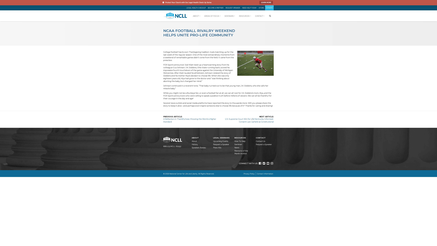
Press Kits (217, 148)
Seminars (238, 144)
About (194, 141)
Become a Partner (215, 8)
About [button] (196, 16)
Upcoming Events (220, 141)
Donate (269, 8)
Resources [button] (244, 16)
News (236, 148)
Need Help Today (249, 8)
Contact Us (260, 141)
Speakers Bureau (199, 148)
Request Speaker (233, 8)
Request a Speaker (221, 144)
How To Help (239, 141)
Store (261, 8)
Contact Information (265, 174)
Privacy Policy (249, 174)
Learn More (266, 2)
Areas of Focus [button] (211, 16)
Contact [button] (259, 16)
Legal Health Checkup (196, 8)
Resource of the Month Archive (241, 152)
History (195, 144)
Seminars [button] (229, 16)
